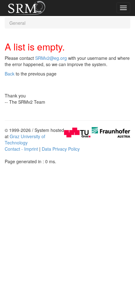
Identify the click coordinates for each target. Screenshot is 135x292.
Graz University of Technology (25, 139)
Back (9, 73)
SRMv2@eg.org (51, 58)
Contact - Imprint (21, 149)
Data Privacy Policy (61, 149)
